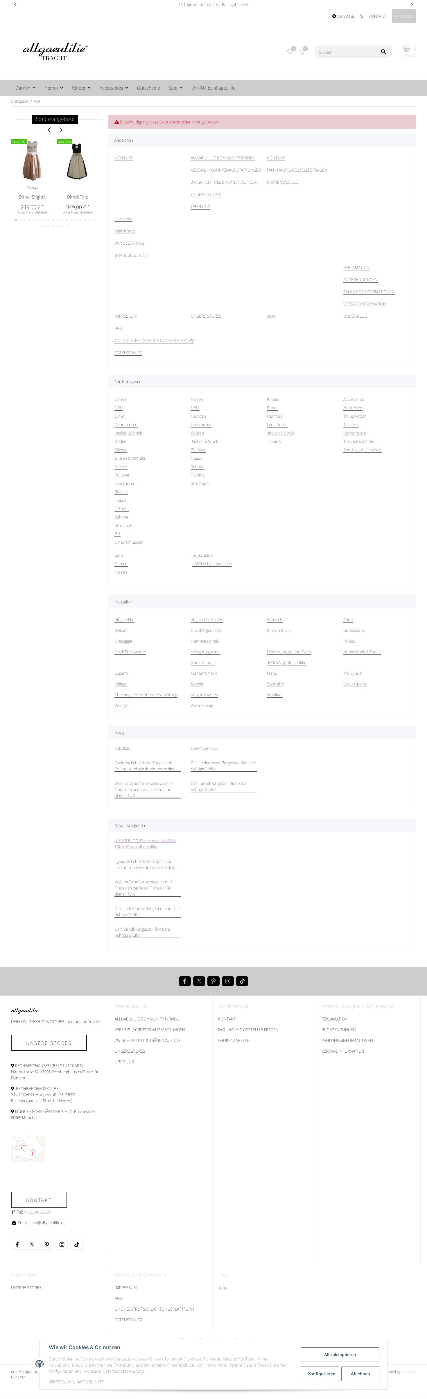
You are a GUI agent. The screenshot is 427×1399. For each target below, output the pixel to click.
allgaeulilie (124, 619)
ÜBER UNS (124, 1062)
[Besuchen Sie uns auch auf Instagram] (228, 981)
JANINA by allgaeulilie (212, 563)
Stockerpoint (354, 684)
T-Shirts (121, 508)
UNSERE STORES (130, 1051)
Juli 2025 (122, 748)
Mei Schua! (353, 673)
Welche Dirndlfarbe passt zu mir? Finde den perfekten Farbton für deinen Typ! (144, 789)
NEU (119, 407)
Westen (197, 433)
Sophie (197, 684)
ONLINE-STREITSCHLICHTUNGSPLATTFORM (154, 1309)
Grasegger (123, 641)
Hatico (349, 641)
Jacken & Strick (128, 433)
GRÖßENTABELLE (233, 1040)
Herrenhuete (354, 433)
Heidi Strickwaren (130, 651)
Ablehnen (360, 1373)
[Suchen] (386, 51)
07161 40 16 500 (37, 1212)
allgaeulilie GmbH (207, 619)
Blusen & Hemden (130, 458)
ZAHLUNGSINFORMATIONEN (347, 1040)
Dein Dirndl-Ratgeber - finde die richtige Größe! (218, 786)
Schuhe (121, 517)
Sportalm (275, 684)
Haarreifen (352, 407)
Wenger (121, 705)
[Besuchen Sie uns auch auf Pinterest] (213, 981)
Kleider (121, 466)
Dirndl (120, 416)
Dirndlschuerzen (129, 542)
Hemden (198, 416)
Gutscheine (202, 555)
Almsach (274, 619)
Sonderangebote (55, 118)
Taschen (350, 424)
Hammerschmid (205, 641)
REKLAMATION (335, 1019)
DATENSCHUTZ (90, 1382)
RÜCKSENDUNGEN (339, 1029)
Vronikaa (275, 694)
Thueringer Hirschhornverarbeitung (146, 694)
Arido (348, 619)
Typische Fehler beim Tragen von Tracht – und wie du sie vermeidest (145, 766)
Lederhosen (125, 483)
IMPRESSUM (60, 1382)
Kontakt (39, 1199)
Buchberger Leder (206, 630)
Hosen (120, 500)
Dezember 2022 (204, 748)
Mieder (121, 449)
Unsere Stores (49, 1042)
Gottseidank (354, 630)
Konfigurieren (322, 1373)
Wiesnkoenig (202, 705)
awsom (121, 630)
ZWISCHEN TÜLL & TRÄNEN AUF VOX (147, 1040)
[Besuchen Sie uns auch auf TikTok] (242, 981)
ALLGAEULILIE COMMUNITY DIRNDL (147, 1019)
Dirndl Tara (77, 197)
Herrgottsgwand (205, 651)
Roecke (121, 491)
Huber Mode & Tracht (362, 651)
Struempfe (124, 525)
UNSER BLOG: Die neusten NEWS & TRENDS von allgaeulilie (145, 843)
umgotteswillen (204, 694)
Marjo (272, 673)
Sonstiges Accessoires (362, 449)
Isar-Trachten (203, 662)
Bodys (120, 441)
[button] (15, 4)
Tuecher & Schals (358, 441)
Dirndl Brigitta (32, 197)
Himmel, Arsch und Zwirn (289, 651)
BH (117, 533)
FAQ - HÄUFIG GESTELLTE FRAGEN (248, 1029)
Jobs (222, 1287)
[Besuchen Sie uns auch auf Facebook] (185, 981)
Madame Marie (204, 673)
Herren (121, 572)
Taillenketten (355, 416)
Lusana (121, 673)
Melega (121, 684)
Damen (121, 563)
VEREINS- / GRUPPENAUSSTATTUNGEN (150, 1029)
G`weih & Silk (279, 630)
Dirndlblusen (126, 424)
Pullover (122, 475)
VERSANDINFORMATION (343, 1051)
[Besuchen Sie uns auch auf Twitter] (199, 981)
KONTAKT (377, 16)
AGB (118, 1298)
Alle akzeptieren (340, 1354)
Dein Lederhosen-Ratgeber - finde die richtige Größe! (223, 766)
